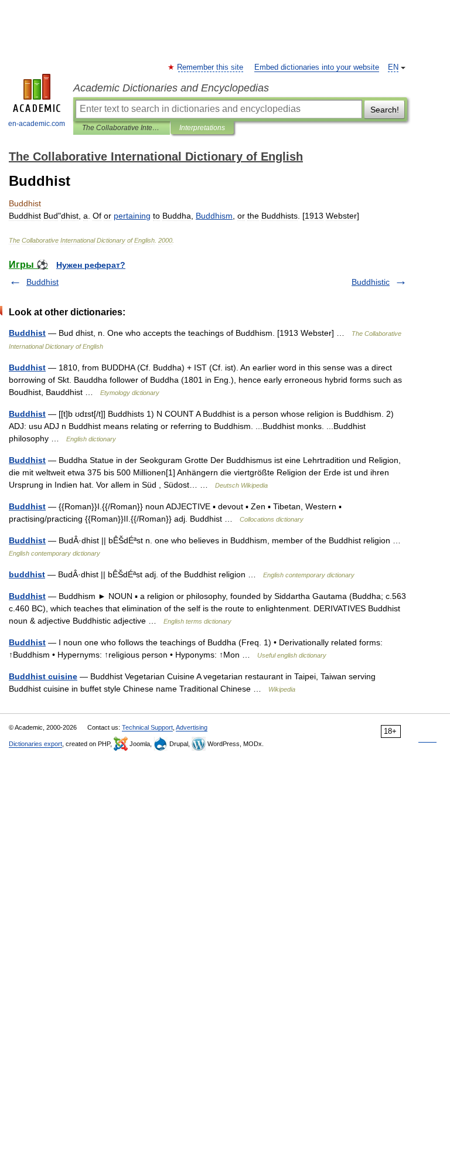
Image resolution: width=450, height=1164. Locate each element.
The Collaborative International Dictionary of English (121, 128)
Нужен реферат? (90, 265)
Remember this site (210, 67)
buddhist (27, 574)
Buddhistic (371, 282)
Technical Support (147, 727)
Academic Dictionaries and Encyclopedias (171, 88)
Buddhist (42, 282)
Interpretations (202, 128)
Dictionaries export (35, 743)
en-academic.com (36, 124)
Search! (384, 109)
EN (393, 67)
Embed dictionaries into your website (316, 67)
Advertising (191, 727)
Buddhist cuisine (43, 676)
